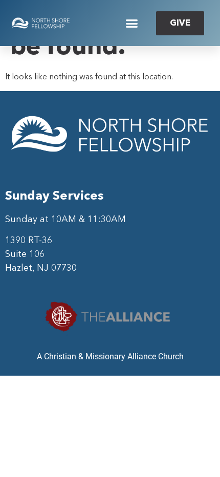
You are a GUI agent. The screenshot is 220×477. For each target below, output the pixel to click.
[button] (132, 23)
